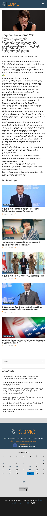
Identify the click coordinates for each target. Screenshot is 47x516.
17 (3, 470)
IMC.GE (26, 503)
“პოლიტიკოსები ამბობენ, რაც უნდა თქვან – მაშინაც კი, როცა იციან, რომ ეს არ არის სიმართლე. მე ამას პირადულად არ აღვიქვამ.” (23, 391)
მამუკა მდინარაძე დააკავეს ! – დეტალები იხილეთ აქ (23, 276)
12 (17, 467)
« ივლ (22, 482)
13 (23, 467)
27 (23, 473)
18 (10, 470)
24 (3, 473)
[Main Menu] (42, 4)
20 (23, 470)
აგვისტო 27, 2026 (8, 214)
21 (30, 470)
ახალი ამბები (8, 204)
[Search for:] (23, 361)
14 (30, 467)
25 (10, 473)
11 (10, 467)
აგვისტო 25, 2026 (8, 312)
